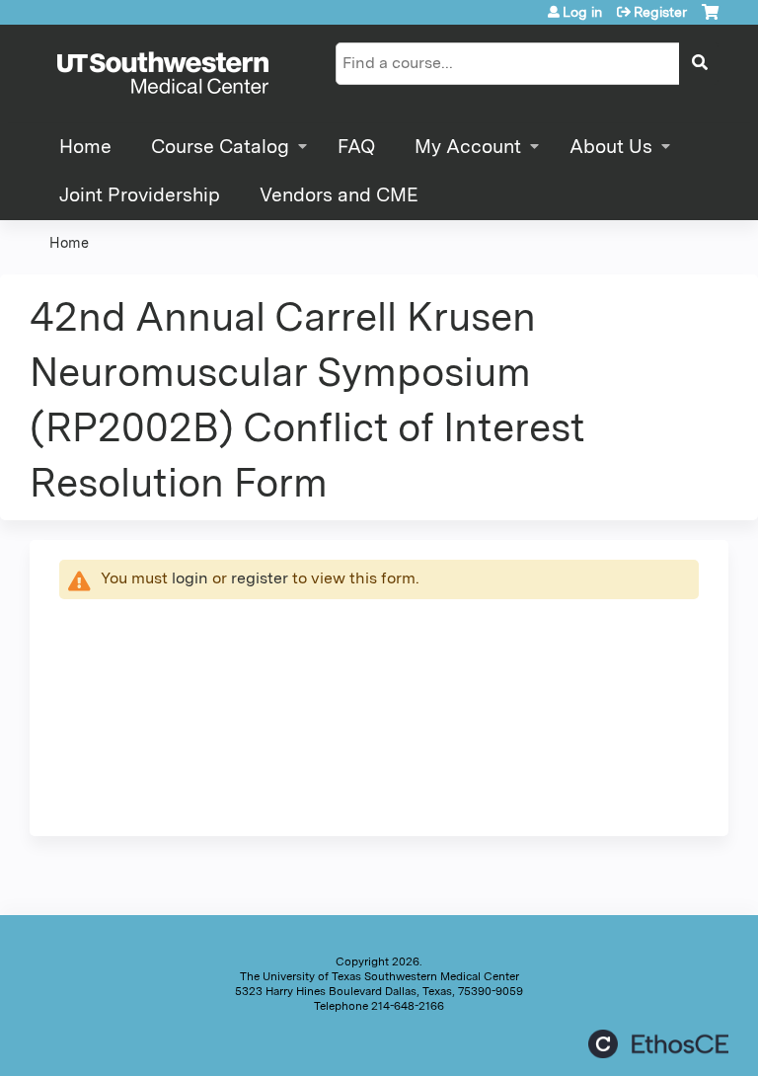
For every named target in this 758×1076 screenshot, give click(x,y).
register (259, 578)
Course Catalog (220, 146)
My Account (468, 146)
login (190, 578)
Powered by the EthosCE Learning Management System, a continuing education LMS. (658, 1044)
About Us (610, 146)
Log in (582, 12)
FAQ (356, 146)
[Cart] (710, 19)
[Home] (162, 74)
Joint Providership (139, 195)
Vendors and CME (339, 195)
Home (85, 146)
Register (660, 12)
